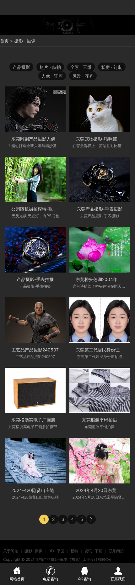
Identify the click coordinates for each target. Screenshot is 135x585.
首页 (4, 40)
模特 (74, 551)
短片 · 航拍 (50, 67)
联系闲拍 (116, 551)
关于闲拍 (10, 551)
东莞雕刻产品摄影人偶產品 (37, 138)
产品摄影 (21, 67)
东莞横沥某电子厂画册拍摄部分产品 (46, 419)
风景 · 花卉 (83, 76)
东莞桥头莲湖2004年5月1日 (103, 279)
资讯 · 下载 (93, 551)
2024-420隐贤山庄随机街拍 (39, 490)
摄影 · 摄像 (24, 40)
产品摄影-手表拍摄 (35, 279)
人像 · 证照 (52, 76)
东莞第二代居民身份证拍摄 (102, 349)
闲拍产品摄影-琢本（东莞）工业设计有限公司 (74, 559)
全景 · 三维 (81, 67)
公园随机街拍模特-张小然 (36, 209)
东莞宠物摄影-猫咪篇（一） (103, 138)
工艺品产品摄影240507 (35, 349)
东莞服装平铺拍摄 (99, 419)
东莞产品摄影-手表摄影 (99, 209)
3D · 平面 (56, 551)
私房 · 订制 (111, 67)
